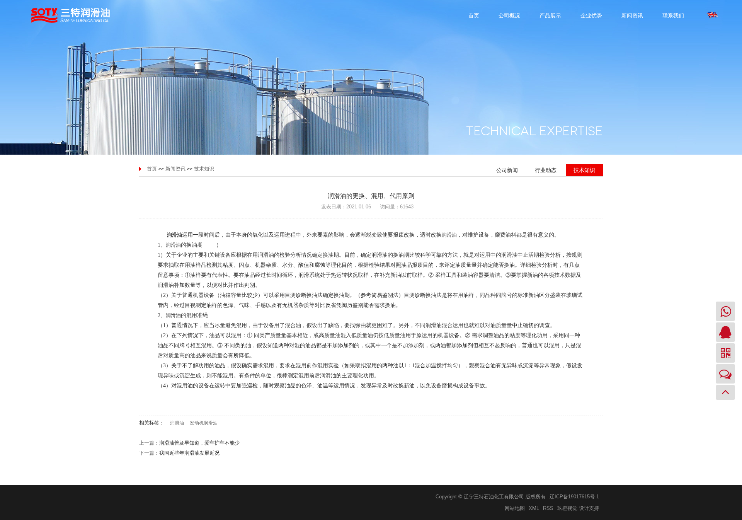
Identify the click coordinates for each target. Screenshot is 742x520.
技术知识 (204, 169)
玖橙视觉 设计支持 (578, 508)
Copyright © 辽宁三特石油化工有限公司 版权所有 (491, 497)
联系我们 (673, 15)
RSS (548, 508)
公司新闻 (507, 170)
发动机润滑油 (204, 423)
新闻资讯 (632, 15)
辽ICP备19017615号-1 (574, 497)
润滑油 (449, 235)
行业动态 (545, 170)
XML (534, 508)
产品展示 (550, 15)
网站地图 (515, 508)
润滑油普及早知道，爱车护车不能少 (199, 443)
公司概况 (509, 15)
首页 (473, 15)
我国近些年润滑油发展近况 (189, 453)
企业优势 (591, 15)
